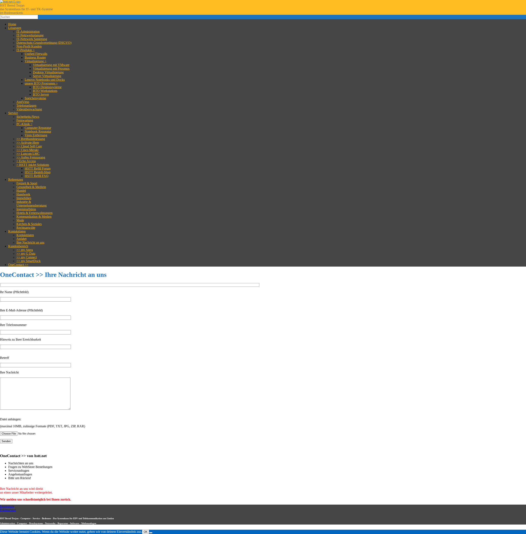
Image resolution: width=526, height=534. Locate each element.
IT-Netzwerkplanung (30, 35)
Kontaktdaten (17, 231)
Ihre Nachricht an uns (30, 242)
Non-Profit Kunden (29, 46)
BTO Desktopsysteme (47, 87)
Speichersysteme (35, 98)
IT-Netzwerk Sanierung (31, 39)
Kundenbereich (18, 246)
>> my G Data (25, 253)
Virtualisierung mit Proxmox (51, 68)
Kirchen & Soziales (29, 224)
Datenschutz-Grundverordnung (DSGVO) (44, 42)
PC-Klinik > (24, 124)
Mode (20, 220)
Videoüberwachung (29, 109)
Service (13, 113)
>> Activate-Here (27, 142)
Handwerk (23, 194)
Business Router (35, 57)
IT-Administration (28, 31)
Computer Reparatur (38, 127)
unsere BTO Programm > (41, 83)
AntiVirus (22, 102)
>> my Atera (24, 250)
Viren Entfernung (36, 135)
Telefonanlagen (26, 105)
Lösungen (14, 28)
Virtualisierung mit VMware (51, 65)
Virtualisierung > (35, 61)
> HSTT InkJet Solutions (32, 164)
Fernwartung (24, 120)
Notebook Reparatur (38, 131)
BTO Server (41, 94)
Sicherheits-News (27, 116)
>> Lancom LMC (28, 153)
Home (12, 24)
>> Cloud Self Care (29, 146)
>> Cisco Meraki (27, 150)
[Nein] (150, 532)
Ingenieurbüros (26, 209)
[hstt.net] (10, 1)
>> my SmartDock (28, 261)
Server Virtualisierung (47, 76)
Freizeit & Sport (26, 183)
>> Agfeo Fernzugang (30, 157)
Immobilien (23, 198)
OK (146, 531)
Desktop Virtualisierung (48, 72)
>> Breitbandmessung (30, 139)
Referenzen (15, 179)
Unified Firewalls (36, 53)
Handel (21, 190)
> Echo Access (26, 161)
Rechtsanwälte (25, 227)
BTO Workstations (45, 90)
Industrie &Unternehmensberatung (31, 203)
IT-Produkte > (25, 50)
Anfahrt (21, 238)
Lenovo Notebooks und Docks (45, 79)
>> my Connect (26, 257)
